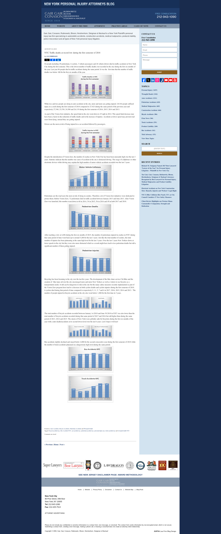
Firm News (147, 118)
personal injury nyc (99, 431)
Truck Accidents (149, 122)
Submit (159, 72)
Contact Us (160, 26)
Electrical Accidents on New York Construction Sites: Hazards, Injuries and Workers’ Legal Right (159, 189)
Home (47, 26)
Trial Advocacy (149, 134)
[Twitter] (148, 80)
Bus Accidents (148, 130)
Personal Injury (149, 90)
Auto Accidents (54, 429)
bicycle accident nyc (54, 431)
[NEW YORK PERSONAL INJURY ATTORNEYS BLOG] (79, 4)
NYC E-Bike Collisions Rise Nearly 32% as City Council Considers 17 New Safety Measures (158, 196)
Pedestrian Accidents (75, 429)
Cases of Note (141, 26)
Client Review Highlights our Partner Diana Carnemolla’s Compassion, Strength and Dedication (157, 203)
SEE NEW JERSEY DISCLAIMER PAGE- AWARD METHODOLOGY (110, 475)
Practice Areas (119, 26)
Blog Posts (140, 489)
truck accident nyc (110, 431)
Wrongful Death (88, 429)
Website (61, 26)
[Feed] (157, 80)
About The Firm (79, 26)
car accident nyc (76, 431)
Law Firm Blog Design (165, 531)
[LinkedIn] (153, 80)
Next (62, 444)
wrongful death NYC (123, 431)
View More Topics (148, 138)
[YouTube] (166, 80)
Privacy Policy (97, 489)
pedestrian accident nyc (87, 431)
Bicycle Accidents (64, 429)
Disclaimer (108, 489)
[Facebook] (144, 80)
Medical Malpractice (151, 106)
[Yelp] (175, 80)
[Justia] (161, 80)
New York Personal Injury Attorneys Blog (65, 16)
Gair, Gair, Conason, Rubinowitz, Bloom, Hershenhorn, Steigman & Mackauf (82, 531)
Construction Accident (151, 110)
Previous (48, 444)
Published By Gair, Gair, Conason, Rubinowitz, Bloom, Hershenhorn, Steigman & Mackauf (165, 15)
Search (159, 153)
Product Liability (150, 126)
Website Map (129, 489)
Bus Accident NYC (66, 431)
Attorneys (99, 26)
